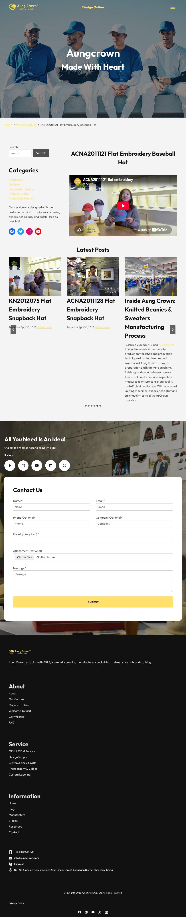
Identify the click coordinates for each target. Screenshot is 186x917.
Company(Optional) (109, 517)
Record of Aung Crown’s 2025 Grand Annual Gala (150, 309)
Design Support (19, 757)
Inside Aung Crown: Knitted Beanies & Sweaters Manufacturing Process (92, 318)
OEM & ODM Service (22, 751)
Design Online (93, 7)
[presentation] (35, 276)
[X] (100, 912)
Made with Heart (19, 705)
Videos (13, 820)
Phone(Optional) (24, 517)
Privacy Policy (16, 903)
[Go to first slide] (172, 329)
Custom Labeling (20, 774)
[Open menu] (172, 7)
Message (19, 568)
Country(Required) (26, 534)
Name (18, 501)
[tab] (86, 406)
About (13, 693)
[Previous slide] (13, 329)
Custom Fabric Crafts (22, 763)
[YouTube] (93, 912)
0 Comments (44, 327)
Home (13, 803)
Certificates (16, 716)
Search (13, 147)
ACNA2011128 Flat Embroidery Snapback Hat (33, 309)
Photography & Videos (23, 768)
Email (100, 501)
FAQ (11, 722)
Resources (15, 826)
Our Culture (16, 699)
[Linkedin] (86, 912)
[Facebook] (79, 912)
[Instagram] (106, 912)
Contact (14, 832)
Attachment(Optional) (27, 551)
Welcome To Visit (20, 711)
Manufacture (17, 815)
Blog (12, 809)
